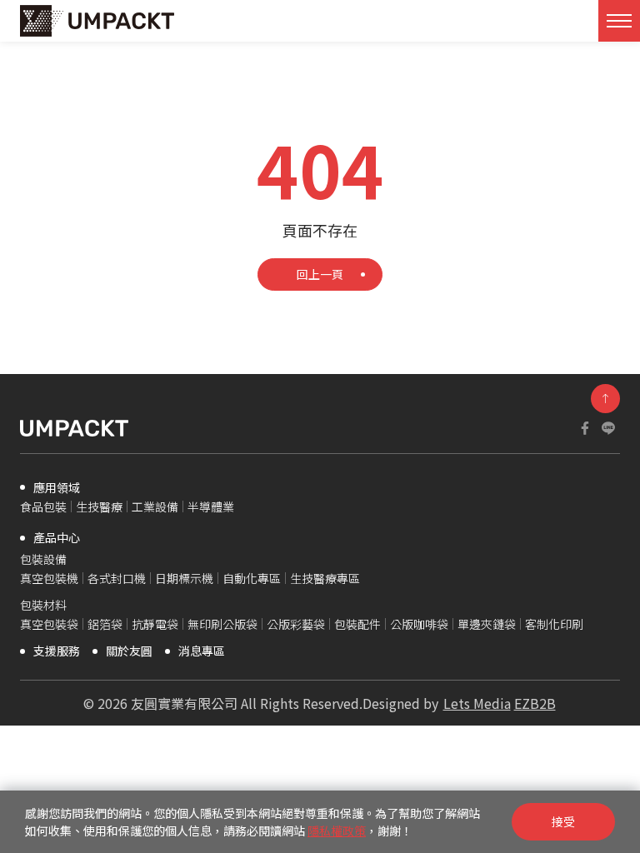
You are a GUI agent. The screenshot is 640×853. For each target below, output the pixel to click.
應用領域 (56, 487)
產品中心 (56, 537)
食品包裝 (43, 506)
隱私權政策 (337, 830)
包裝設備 (43, 559)
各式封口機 (117, 578)
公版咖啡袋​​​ (419, 624)
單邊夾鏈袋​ (487, 624)
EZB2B (535, 703)
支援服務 (56, 650)
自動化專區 (251, 578)
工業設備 (155, 506)
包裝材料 (43, 604)
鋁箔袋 (105, 624)
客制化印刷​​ (554, 624)
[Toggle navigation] (619, 21)
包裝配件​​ (357, 624)
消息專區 (201, 650)
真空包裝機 (49, 578)
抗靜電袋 (155, 624)
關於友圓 (129, 650)
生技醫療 (99, 506)
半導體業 (211, 506)
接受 (563, 821)
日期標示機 (184, 578)
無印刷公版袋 (223, 624)
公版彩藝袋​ (296, 624)
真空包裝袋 (49, 624)
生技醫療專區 (325, 578)
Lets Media (477, 703)
